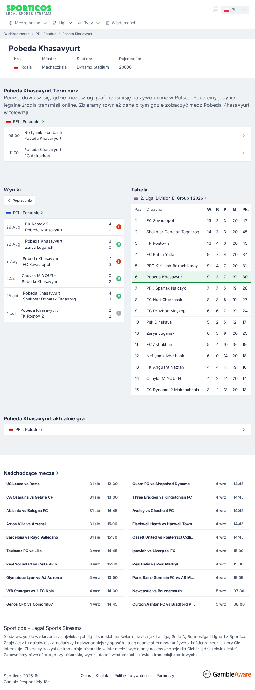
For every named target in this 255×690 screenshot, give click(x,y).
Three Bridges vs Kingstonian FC (162, 497)
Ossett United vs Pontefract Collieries (165, 537)
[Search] (215, 9)
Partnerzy (165, 675)
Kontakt (102, 675)
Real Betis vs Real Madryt (155, 564)
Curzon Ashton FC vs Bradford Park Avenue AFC (165, 604)
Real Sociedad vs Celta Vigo (31, 564)
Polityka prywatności (132, 675)
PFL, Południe (26, 121)
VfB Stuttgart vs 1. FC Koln (30, 590)
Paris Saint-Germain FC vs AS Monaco (165, 577)
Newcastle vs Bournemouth (157, 590)
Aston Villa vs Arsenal (26, 524)
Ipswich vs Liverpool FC (153, 550)
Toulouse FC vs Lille (24, 550)
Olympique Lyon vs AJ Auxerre (34, 577)
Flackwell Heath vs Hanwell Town (162, 524)
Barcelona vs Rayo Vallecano (32, 537)
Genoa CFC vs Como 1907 (29, 604)
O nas (86, 675)
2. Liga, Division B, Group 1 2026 (172, 198)
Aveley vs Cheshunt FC (153, 510)
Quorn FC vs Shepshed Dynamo (161, 483)
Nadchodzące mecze (29, 473)
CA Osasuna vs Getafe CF (29, 497)
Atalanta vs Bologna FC (27, 510)
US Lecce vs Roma (23, 483)
